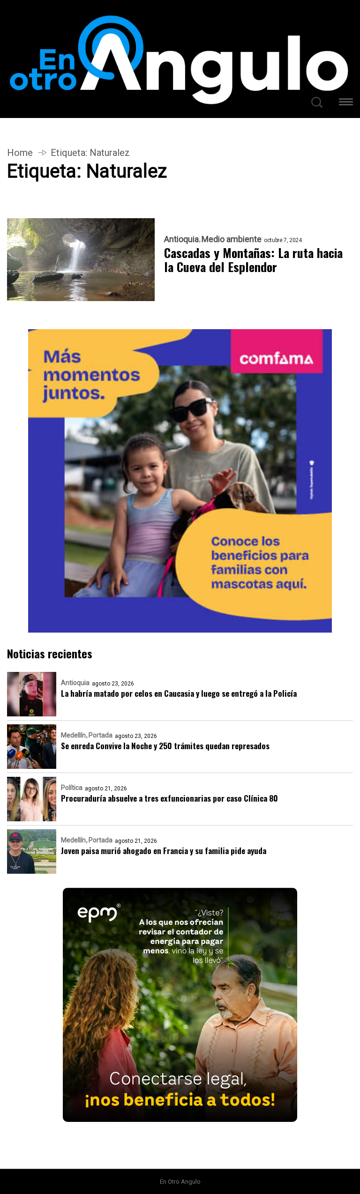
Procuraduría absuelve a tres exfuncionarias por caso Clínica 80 (169, 798)
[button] (346, 103)
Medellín (73, 735)
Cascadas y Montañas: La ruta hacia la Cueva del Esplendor (253, 260)
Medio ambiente (232, 239)
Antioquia (181, 239)
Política (71, 787)
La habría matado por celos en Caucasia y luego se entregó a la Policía (179, 693)
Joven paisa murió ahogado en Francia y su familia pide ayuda (163, 850)
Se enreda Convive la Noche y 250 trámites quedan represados (165, 745)
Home (20, 152)
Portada (100, 735)
